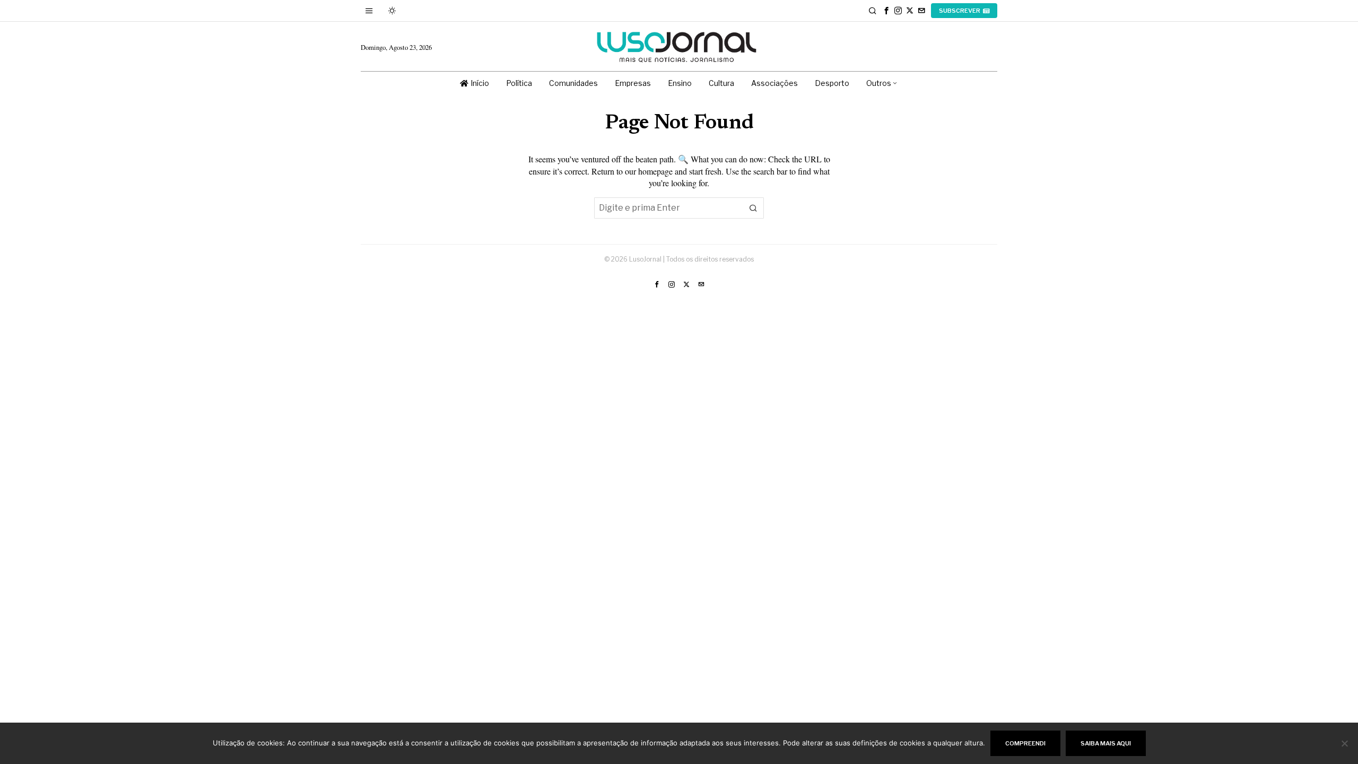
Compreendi (1025, 743)
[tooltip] (886, 10)
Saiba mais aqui (1106, 743)
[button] (753, 208)
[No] (1344, 743)
